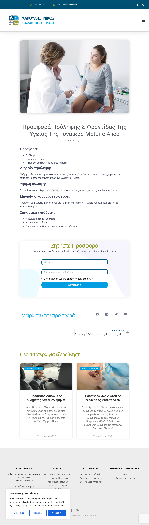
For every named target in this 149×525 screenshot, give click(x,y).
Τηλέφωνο (47, 268)
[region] (38, 504)
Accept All (57, 513)
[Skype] (143, 5)
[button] (143, 20)
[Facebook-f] (137, 5)
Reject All (38, 513)
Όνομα (44, 258)
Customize (19, 513)
